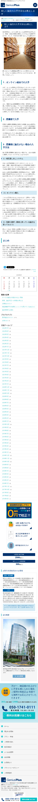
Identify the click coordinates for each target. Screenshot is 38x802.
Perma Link (34, 270)
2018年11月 (5, 458)
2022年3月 (5, 340)
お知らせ (5, 320)
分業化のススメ (7, 304)
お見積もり (8, 762)
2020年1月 (5, 421)
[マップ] (15, 785)
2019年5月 (5, 440)
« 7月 (9, 290)
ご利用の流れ (8, 742)
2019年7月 (5, 434)
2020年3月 (5, 415)
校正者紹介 (8, 747)
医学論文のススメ (7, 317)
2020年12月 (5, 387)
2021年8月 (5, 362)
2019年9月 (5, 427)
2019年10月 (5, 424)
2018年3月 (5, 477)
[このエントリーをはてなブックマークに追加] (5, 267)
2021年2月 (5, 381)
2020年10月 (5, 393)
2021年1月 (5, 384)
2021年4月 (5, 375)
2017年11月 (5, 486)
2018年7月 (5, 471)
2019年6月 (5, 437)
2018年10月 (5, 461)
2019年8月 (5, 430)
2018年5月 (5, 474)
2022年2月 (5, 343)
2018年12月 (5, 455)
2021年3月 (5, 378)
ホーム (6, 726)
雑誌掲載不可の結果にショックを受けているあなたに (18, 307)
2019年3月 (5, 446)
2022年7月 (5, 328)
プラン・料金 (8, 737)
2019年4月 (5, 443)
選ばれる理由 (8, 731)
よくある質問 (8, 752)
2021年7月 (5, 365)
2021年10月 (5, 356)
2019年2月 (5, 449)
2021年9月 (5, 359)
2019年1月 (5, 452)
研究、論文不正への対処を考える (12, 300)
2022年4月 (5, 337)
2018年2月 (5, 480)
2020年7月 (5, 402)
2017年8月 (5, 496)
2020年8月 (5, 399)
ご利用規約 (8, 773)
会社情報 (7, 757)
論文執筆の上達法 (7, 310)
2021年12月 (5, 350)
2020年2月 (5, 418)
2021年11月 (5, 353)
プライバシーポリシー (11, 768)
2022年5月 (5, 334)
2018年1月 (5, 483)
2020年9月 (5, 396)
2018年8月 (5, 468)
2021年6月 (5, 368)
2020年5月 (5, 409)
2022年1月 (5, 347)
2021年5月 (5, 371)
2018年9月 (5, 464)
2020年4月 (5, 412)
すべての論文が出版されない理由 (12, 297)
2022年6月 (5, 331)
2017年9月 (5, 492)
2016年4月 (5, 499)
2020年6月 (5, 406)
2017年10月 (5, 489)
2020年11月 (5, 390)
